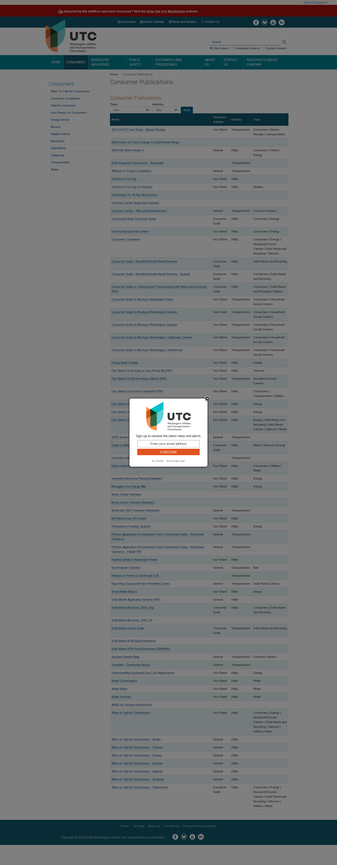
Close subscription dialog (207, 399)
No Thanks (158, 461)
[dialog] (168, 433)
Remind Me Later (176, 461)
